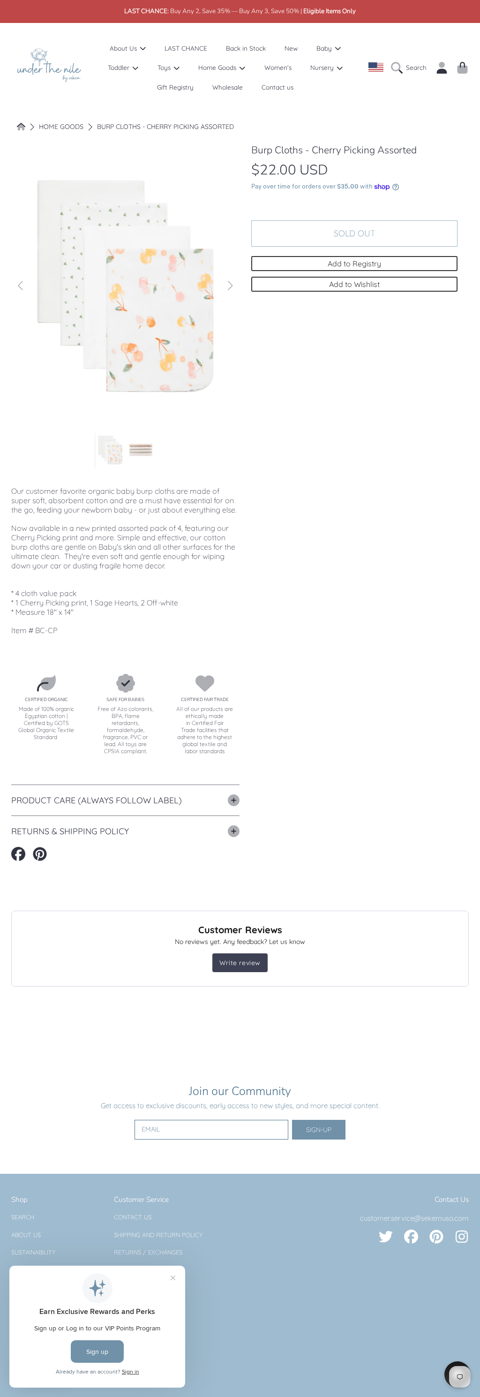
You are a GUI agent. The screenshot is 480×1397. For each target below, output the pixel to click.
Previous (21, 286)
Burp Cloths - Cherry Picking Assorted (165, 127)
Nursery (323, 67)
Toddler (119, 67)
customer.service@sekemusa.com (414, 1218)
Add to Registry (354, 263)
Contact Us (132, 1217)
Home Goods (218, 67)
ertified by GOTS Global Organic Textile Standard (46, 729)
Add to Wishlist (354, 284)
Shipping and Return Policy (158, 1234)
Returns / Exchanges (148, 1252)
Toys (165, 67)
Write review (240, 963)
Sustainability (33, 1252)
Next (230, 286)
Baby (325, 48)
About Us (124, 48)
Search (22, 1217)
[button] (411, 67)
